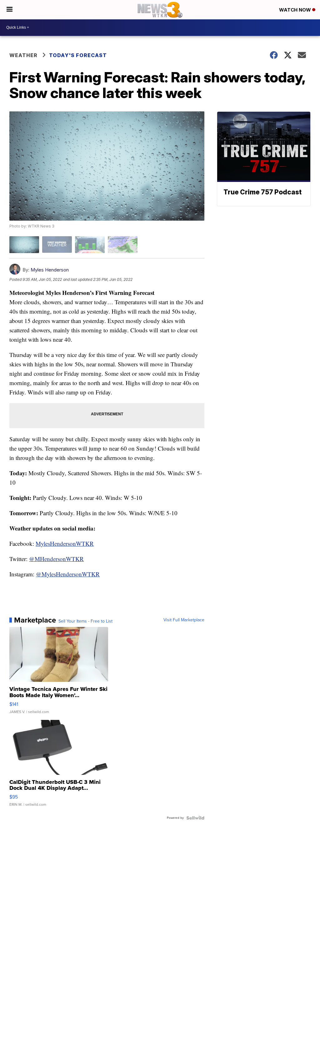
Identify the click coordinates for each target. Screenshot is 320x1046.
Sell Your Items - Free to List (85, 621)
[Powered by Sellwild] (195, 818)
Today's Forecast (78, 55)
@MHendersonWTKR (56, 559)
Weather (23, 55)
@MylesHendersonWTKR (68, 574)
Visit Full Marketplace (183, 620)
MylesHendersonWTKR (65, 543)
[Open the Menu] (9, 9)
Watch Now (295, 10)
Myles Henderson (50, 270)
